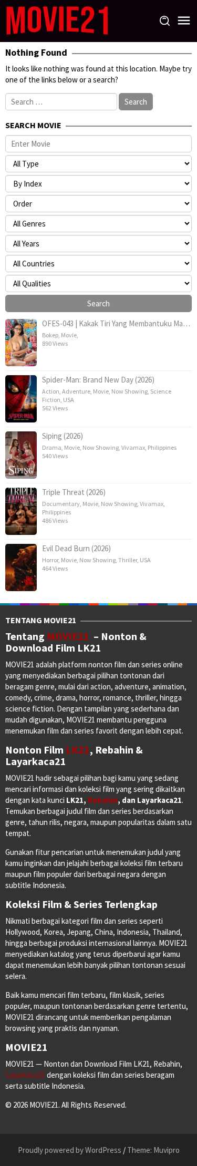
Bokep (50, 335)
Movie (69, 335)
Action (50, 391)
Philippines (162, 447)
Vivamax (133, 447)
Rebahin (103, 800)
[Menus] (184, 21)
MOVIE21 (70, 636)
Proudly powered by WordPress (69, 1150)
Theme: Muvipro (153, 1150)
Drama (51, 447)
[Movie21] (57, 20)
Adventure (76, 391)
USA (68, 400)
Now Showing (129, 391)
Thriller (127, 560)
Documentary (61, 504)
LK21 (78, 749)
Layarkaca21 (26, 1075)
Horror (50, 560)
